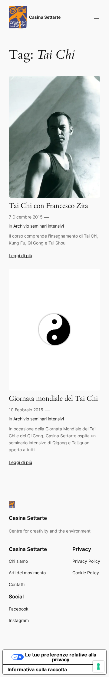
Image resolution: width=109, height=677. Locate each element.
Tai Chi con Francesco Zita (48, 206)
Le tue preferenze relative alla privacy (60, 657)
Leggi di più (20, 255)
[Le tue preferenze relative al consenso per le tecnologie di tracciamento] (98, 666)
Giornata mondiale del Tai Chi (53, 399)
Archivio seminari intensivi (38, 225)
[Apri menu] (96, 17)
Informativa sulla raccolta (37, 669)
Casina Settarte (45, 17)
